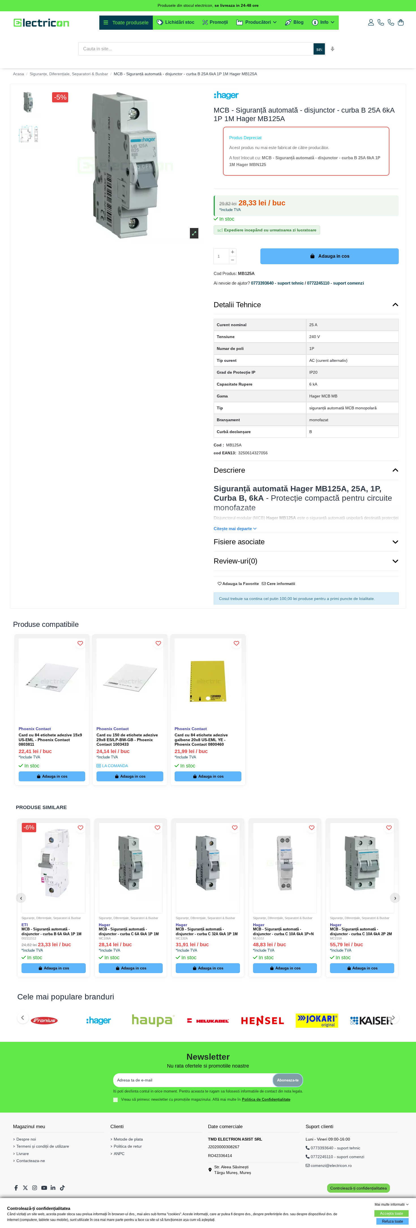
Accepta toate (391, 1213)
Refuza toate (392, 1221)
